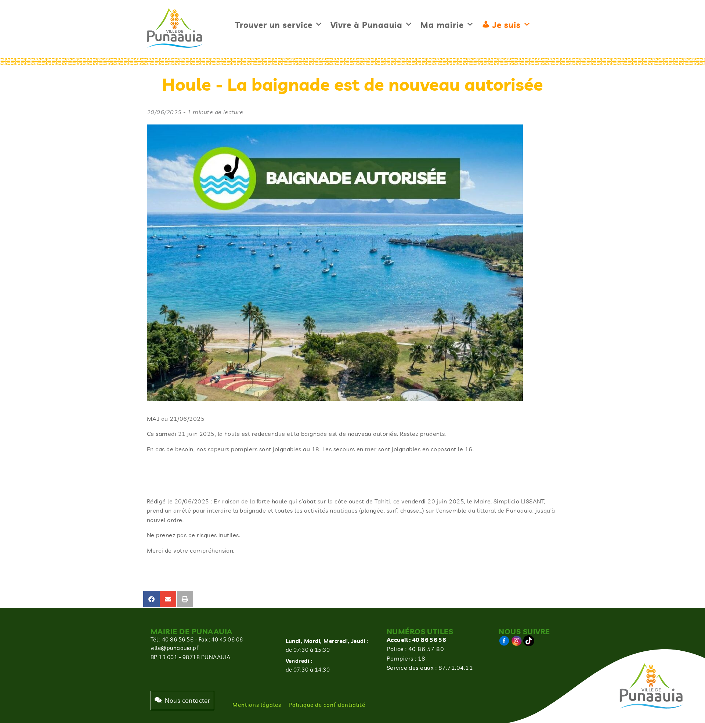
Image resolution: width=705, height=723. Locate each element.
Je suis (506, 25)
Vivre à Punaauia (366, 25)
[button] (151, 599)
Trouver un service (273, 25)
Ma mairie (442, 25)
